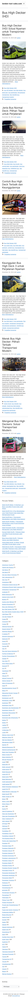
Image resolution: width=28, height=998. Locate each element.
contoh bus (11, 247)
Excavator (5, 644)
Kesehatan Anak (7, 705)
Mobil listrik (5, 777)
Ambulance (5, 582)
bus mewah (15, 403)
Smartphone (5, 932)
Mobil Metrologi (6, 779)
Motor (4, 799)
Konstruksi (5, 715)
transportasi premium (13, 328)
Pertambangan (6, 887)
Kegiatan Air (5, 695)
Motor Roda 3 (6, 804)
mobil (3, 762)
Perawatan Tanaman (8, 880)
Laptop (4, 725)
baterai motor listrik (7, 597)
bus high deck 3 (8, 321)
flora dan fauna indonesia (9, 651)
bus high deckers (9, 484)
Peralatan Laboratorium (9, 858)
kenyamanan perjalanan (9, 325)
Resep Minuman (6, 915)
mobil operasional (7, 782)
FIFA (3, 648)
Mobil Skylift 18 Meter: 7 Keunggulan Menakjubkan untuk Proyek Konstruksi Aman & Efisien (13, 523)
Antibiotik (5, 592)
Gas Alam (5, 661)
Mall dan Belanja (7, 740)
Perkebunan (5, 885)
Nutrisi (4, 809)
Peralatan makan (7, 860)
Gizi (3, 668)
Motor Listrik (5, 801)
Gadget (4, 658)
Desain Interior (6, 629)
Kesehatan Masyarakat (8, 713)
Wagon (4, 971)
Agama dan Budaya (8, 567)
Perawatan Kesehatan (8, 875)
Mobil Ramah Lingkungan (9, 791)
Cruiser (4, 624)
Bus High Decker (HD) (10, 88)
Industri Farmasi (6, 678)
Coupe (4, 619)
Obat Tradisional (7, 818)
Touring (4, 956)
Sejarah (4, 924)
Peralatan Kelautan (7, 853)
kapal (3, 685)
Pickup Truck (5, 900)
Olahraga (4, 826)
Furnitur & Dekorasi (7, 653)
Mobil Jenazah (6, 767)
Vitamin (4, 969)
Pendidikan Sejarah (7, 836)
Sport (3, 934)
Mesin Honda (6, 754)
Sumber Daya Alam (7, 937)
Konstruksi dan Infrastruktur (10, 717)
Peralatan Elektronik (8, 848)
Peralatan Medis (7, 863)
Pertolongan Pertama (8, 892)
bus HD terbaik (8, 90)
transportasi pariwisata (8, 410)
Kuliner (4, 720)
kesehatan (5, 703)
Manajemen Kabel (7, 742)
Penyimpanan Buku (7, 838)
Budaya (4, 599)
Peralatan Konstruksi (8, 855)
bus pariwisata (12, 92)
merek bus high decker (13, 406)
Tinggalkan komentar (10, 99)
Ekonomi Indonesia (7, 636)
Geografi (4, 666)
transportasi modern (8, 97)
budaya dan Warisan (8, 602)
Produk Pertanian (7, 902)
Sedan (4, 922)
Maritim (4, 745)
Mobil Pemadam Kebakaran (10, 786)
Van (3, 966)
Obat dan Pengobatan (8, 816)
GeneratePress (16, 995)
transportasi (13, 170)
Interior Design (6, 680)
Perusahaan (5, 895)
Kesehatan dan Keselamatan (10, 708)
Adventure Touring (7, 565)
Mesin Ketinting (6, 757)
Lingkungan (5, 730)
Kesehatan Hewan (7, 710)
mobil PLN (5, 789)
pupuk (4, 907)
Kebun (4, 690)
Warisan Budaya (6, 974)
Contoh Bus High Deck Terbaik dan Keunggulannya (12, 184)
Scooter (4, 919)
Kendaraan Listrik (7, 700)
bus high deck (17, 245)
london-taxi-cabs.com (12, 4)
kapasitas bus (6, 168)
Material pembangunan (9, 749)
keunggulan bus (11, 486)
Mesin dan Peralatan (8, 752)
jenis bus (21, 166)
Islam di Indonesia (7, 683)
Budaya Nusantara (7, 604)
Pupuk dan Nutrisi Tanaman (10, 910)
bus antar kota (8, 164)
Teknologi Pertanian (8, 954)
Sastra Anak (5, 917)
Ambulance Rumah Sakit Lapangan (12, 587)
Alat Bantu (5, 570)
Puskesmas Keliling (7, 912)
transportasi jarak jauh (11, 488)
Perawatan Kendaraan (8, 873)
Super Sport (5, 939)
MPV (3, 806)
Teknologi (5, 949)
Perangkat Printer (7, 870)
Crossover (5, 621)
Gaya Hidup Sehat (7, 663)
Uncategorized (6, 964)
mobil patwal (6, 784)
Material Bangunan (7, 747)
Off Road (4, 823)
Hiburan (4, 676)
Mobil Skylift (5, 794)
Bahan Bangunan (7, 594)
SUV (3, 944)
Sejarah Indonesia (7, 927)
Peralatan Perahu (7, 865)
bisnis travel (7, 403)
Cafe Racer (5, 614)
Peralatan (5, 843)
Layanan (4, 727)
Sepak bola (5, 929)
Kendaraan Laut (6, 698)
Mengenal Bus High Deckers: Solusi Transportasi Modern (13, 426)
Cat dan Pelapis (6, 616)
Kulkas (4, 722)
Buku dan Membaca (8, 607)
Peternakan (5, 897)
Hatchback (5, 671)
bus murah (16, 164)
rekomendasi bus (7, 408)
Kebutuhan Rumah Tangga (9, 693)
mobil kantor (5, 769)
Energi (4, 641)
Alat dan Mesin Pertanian (9, 575)
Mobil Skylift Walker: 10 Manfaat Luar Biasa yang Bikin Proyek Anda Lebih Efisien (13, 506)
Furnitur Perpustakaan (8, 656)
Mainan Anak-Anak (7, 735)
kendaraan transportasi (16, 323)
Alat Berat (5, 572)
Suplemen (5, 942)
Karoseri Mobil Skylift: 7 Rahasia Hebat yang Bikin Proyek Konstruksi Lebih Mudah (13, 533)
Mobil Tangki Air (6, 796)
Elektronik (5, 639)
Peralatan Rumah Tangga (9, 868)
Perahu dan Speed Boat (9, 841)
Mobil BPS (5, 764)
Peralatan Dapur (6, 846)
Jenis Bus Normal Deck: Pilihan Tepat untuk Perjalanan (13, 110)
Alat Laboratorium (7, 577)
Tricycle (4, 961)
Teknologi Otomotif (7, 951)
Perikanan (5, 883)
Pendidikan (5, 831)
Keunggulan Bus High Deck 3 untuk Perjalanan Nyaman (13, 265)
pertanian (5, 890)
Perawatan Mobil (7, 878)
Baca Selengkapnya (7, 239)
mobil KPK (5, 774)
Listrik (4, 732)
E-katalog (5, 634)
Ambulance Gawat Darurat (10, 584)
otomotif (4, 828)
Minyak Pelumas (7, 759)
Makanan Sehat (6, 737)
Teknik (4, 947)
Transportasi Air (6, 959)
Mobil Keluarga (6, 772)
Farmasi (4, 646)
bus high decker (18, 90)
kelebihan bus (15, 168)
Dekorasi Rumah (7, 626)
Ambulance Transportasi (9, 589)
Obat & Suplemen (7, 811)
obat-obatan (5, 821)
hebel (3, 673)
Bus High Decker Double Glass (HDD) (13, 612)
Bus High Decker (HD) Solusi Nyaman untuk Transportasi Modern (14, 30)
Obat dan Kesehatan (8, 814)
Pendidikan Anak (7, 833)
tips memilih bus (14, 95)
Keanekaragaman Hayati (9, 688)
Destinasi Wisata (7, 631)
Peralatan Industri (7, 850)
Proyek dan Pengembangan (10, 905)
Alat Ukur (5, 579)
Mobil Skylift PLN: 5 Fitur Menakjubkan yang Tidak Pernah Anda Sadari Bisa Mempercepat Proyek (13, 512)
